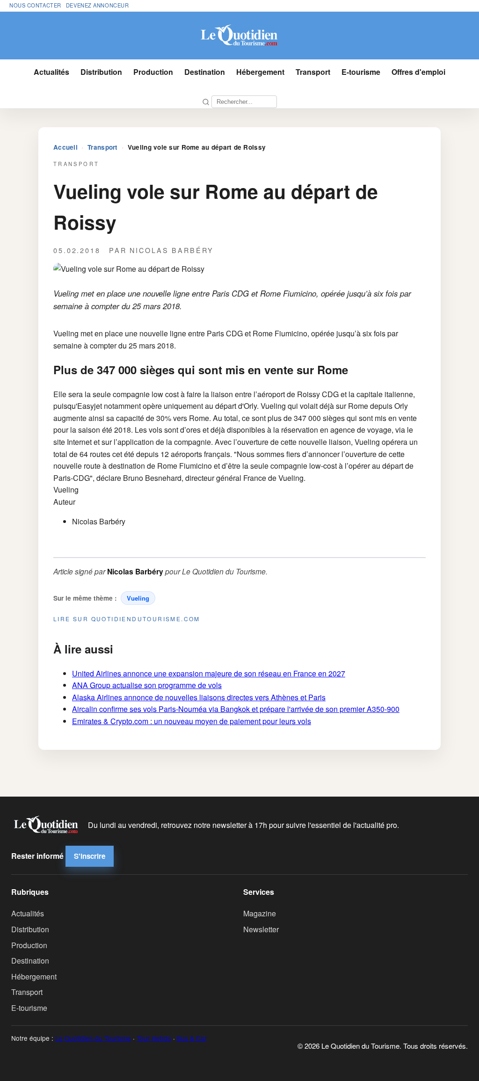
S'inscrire (89, 856)
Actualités (51, 71)
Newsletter (261, 929)
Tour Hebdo (154, 1038)
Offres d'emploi (418, 71)
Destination (204, 71)
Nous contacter (35, 5)
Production (153, 71)
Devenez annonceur (97, 5)
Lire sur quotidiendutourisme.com (126, 619)
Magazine (259, 913)
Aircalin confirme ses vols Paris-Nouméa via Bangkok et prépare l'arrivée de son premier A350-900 (235, 709)
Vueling (138, 598)
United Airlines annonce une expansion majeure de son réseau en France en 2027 (208, 673)
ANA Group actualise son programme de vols (147, 685)
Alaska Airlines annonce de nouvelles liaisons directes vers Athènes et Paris (199, 697)
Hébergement (260, 71)
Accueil (65, 147)
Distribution (101, 71)
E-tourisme (360, 71)
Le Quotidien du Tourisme (93, 1038)
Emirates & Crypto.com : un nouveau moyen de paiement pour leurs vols (191, 721)
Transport (313, 71)
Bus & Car (192, 1038)
